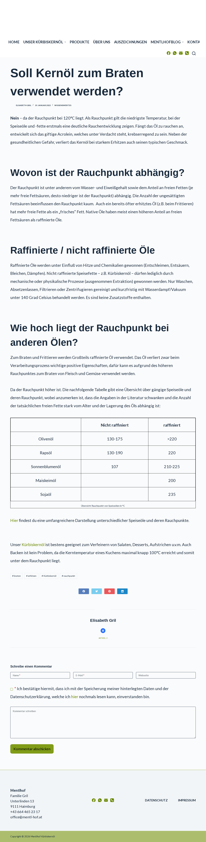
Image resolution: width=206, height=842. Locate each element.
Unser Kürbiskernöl (43, 42)
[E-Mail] (181, 53)
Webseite (143, 675)
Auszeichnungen (130, 42)
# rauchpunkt (68, 575)
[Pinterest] (109, 591)
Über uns (101, 42)
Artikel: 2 (103, 638)
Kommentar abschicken (32, 749)
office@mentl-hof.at (26, 817)
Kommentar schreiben (24, 711)
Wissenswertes (62, 105)
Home (13, 42)
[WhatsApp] (175, 53)
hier (74, 696)
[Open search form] (194, 53)
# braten (16, 575)
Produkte (79, 42)
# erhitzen (31, 575)
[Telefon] (187, 53)
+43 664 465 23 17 (25, 811)
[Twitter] (96, 591)
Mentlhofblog (166, 42)
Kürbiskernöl (33, 544)
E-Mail (80, 675)
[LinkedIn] (122, 591)
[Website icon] (103, 630)
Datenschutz (156, 800)
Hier (14, 520)
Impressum (187, 800)
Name (16, 675)
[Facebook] (168, 53)
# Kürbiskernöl (49, 575)
